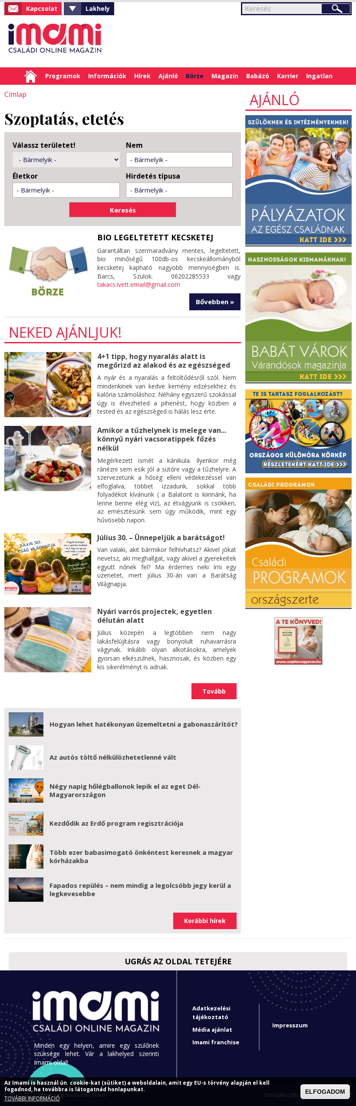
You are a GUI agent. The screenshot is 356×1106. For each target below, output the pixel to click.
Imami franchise (215, 1042)
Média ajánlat (212, 1029)
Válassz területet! (44, 145)
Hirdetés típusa (153, 176)
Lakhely (98, 8)
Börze (195, 76)
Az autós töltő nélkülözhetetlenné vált (112, 757)
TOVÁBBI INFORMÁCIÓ (32, 1099)
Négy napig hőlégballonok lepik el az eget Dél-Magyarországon (125, 790)
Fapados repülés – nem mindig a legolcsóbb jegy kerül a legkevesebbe (140, 889)
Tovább (214, 691)
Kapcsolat (41, 8)
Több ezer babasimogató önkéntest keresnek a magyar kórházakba (141, 856)
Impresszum (290, 1025)
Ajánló (168, 76)
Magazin (224, 76)
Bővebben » (215, 301)
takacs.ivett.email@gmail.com (138, 284)
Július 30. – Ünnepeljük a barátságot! (161, 537)
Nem (134, 145)
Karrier (287, 76)
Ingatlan (319, 76)
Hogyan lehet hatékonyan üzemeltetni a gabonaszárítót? (143, 724)
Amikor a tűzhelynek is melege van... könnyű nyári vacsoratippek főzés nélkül (161, 439)
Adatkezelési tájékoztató (211, 1012)
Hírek (142, 76)
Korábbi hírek (205, 921)
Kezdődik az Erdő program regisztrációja (116, 823)
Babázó (257, 76)
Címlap (30, 76)
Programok (62, 76)
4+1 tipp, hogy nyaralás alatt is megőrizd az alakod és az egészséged (163, 361)
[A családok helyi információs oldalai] (55, 41)
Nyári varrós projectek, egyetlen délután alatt (154, 616)
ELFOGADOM (325, 1091)
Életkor (25, 176)
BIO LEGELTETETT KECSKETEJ (155, 237)
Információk (107, 76)
